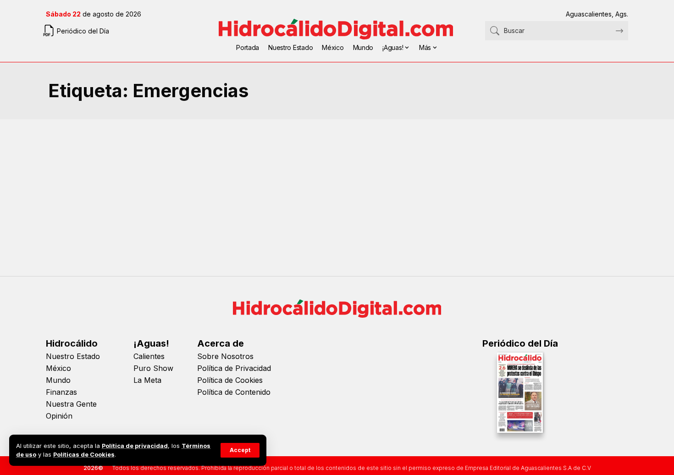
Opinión (59, 415)
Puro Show (153, 368)
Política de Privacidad (234, 368)
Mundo (58, 380)
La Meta (147, 380)
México (58, 368)
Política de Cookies (230, 380)
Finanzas (61, 392)
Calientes (149, 356)
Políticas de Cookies (84, 454)
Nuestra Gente (71, 404)
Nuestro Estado (73, 356)
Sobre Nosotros (225, 356)
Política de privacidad (135, 445)
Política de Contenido (234, 392)
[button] (240, 450)
